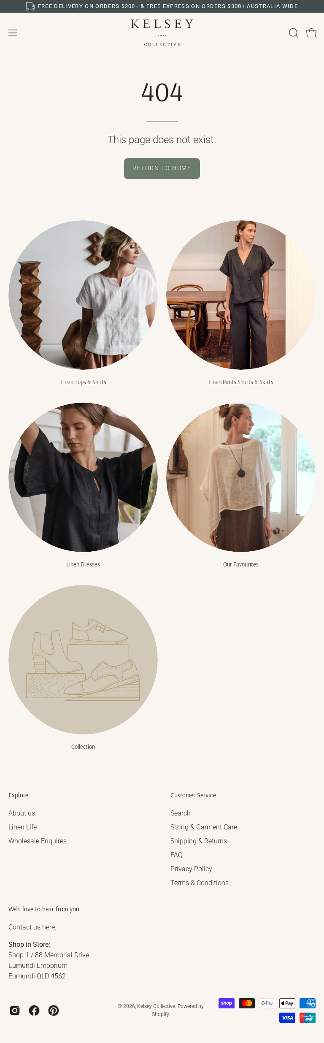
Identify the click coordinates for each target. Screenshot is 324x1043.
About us (21, 813)
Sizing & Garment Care (203, 827)
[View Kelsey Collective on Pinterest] (53, 1010)
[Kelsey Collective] (162, 32)
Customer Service (193, 795)
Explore (18, 795)
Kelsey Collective (156, 1006)
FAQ (176, 855)
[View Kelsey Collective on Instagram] (14, 1010)
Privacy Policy (191, 869)
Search (180, 813)
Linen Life (22, 827)
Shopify (160, 1014)
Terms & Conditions (199, 883)
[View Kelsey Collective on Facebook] (34, 1010)
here (48, 927)
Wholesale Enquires (37, 841)
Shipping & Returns (198, 841)
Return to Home (162, 168)
